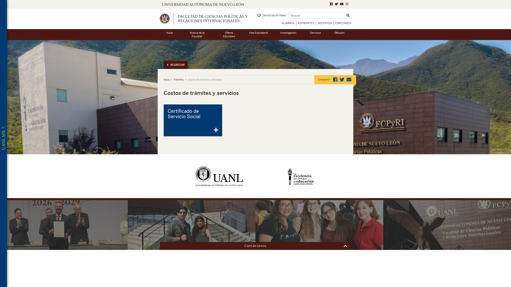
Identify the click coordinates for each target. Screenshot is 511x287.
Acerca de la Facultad (197, 34)
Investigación (288, 32)
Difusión (340, 32)
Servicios (315, 32)
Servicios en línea (274, 15)
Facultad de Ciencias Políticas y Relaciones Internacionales (213, 18)
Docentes (325, 23)
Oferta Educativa (229, 34)
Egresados (343, 23)
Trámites (179, 79)
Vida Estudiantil (258, 32)
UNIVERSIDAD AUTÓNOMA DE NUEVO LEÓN (203, 4)
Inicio (169, 32)
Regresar (177, 64)
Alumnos (287, 23)
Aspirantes (306, 23)
